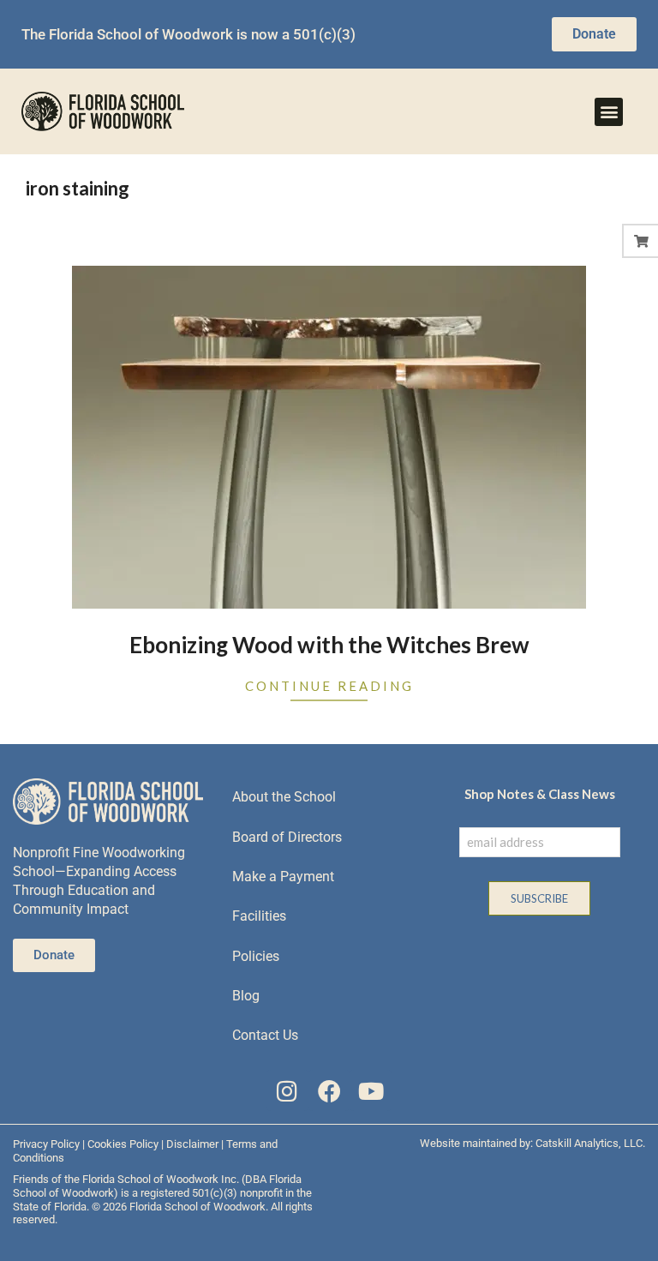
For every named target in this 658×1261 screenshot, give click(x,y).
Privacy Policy (46, 1144)
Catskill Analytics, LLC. (590, 1143)
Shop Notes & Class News (539, 794)
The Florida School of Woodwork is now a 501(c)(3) (188, 34)
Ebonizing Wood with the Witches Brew (329, 644)
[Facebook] (329, 1091)
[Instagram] (287, 1091)
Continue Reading (329, 686)
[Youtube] (371, 1091)
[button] (609, 112)
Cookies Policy (123, 1144)
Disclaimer (192, 1144)
